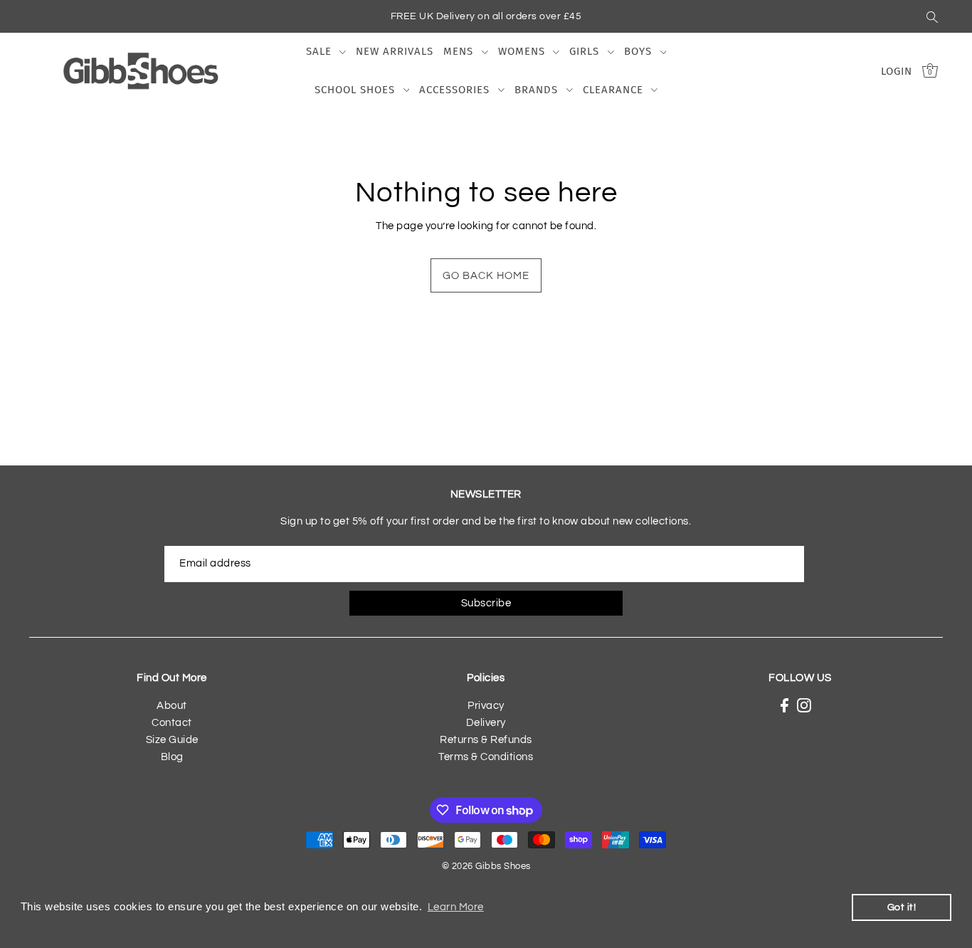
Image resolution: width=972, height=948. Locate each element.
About (172, 705)
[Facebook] (784, 705)
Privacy (486, 705)
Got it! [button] (901, 907)
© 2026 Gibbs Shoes (486, 866)
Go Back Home (486, 275)
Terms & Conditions (485, 757)
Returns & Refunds (486, 739)
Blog (172, 757)
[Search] (933, 16)
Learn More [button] (456, 907)
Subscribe (486, 603)
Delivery (486, 722)
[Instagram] (804, 705)
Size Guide (172, 739)
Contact (172, 722)
